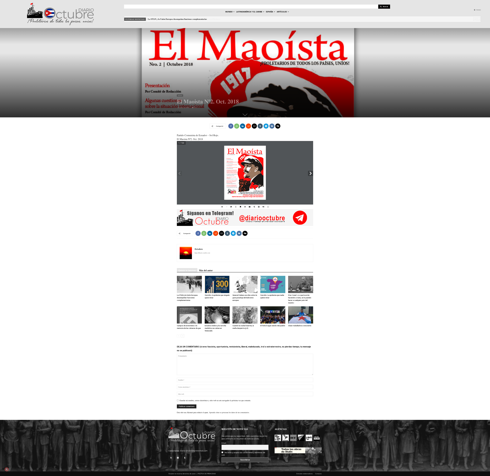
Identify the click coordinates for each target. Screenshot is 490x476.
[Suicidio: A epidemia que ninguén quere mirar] (217, 284)
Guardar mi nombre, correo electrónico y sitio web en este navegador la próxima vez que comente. (215, 400)
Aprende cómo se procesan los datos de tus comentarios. (229, 412)
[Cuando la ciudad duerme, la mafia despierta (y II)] (245, 315)
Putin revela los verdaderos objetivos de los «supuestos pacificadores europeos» (180, 19)
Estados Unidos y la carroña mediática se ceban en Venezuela (215, 328)
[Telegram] (266, 126)
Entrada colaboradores (304, 474)
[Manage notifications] (7, 469)
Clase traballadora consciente (299, 326)
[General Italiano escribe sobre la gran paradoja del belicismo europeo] (245, 284)
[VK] (271, 126)
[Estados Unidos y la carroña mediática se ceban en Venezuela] (217, 315)
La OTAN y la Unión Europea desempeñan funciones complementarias (187, 297)
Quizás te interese (187, 270)
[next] (479, 19)
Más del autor (206, 270)
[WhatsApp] (236, 126)
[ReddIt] (248, 126)
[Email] (254, 126)
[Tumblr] (260, 126)
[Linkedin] (242, 126)
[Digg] (277, 126)
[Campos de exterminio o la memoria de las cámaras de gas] (189, 315)
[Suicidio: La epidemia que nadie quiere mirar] (272, 284)
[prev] (475, 19)
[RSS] (171, 457)
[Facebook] (230, 126)
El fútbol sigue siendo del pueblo (272, 326)
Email (224, 443)
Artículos (180, 95)
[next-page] (182, 335)
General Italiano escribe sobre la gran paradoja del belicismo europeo (244, 297)
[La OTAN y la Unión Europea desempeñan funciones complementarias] (189, 284)
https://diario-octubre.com (202, 253)
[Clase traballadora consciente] (300, 315)
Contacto (318, 474)
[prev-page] (178, 335)
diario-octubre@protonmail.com (193, 450)
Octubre (199, 249)
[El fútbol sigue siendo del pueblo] (272, 315)
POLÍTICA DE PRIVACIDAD (207, 474)
